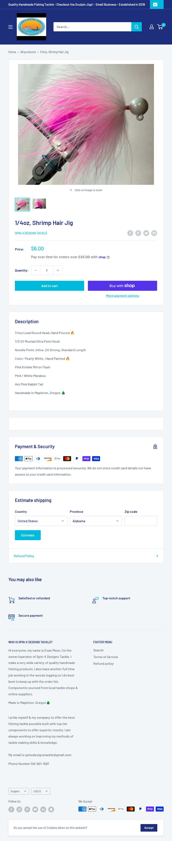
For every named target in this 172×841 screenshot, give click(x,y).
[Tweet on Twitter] (146, 233)
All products (28, 52)
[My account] (152, 26)
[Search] (136, 26)
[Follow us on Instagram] (19, 809)
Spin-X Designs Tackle (31, 233)
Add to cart (49, 286)
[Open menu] (10, 27)
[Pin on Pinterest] (138, 233)
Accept (149, 828)
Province (76, 511)
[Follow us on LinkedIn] (43, 809)
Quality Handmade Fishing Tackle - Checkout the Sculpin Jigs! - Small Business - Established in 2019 (76, 4)
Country (21, 511)
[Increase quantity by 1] (57, 270)
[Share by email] (154, 233)
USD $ (37, 791)
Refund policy (103, 663)
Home (12, 52)
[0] (160, 26)
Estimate (27, 535)
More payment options (122, 295)
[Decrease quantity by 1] (35, 270)
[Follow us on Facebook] (11, 809)
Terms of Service (105, 657)
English (15, 791)
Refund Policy (24, 556)
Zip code (131, 511)
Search (98, 650)
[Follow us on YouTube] (35, 809)
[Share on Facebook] (130, 233)
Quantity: (22, 270)
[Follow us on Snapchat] (51, 809)
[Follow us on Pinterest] (27, 809)
